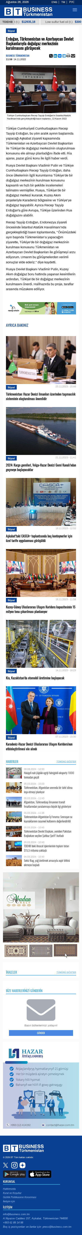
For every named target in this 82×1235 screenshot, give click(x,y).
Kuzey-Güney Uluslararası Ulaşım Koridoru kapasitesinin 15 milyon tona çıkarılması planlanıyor (40, 609)
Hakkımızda (9, 1189)
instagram (14, 1165)
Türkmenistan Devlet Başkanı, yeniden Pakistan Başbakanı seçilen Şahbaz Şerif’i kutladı (47, 833)
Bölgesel (11, 30)
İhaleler (11, 972)
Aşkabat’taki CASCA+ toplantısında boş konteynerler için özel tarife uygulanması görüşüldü (39, 538)
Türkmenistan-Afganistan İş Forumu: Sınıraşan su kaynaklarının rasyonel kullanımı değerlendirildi (48, 819)
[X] (51, 56)
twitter (6, 1165)
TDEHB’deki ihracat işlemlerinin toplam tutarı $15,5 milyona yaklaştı (46, 848)
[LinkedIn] (55, 56)
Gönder (41, 1033)
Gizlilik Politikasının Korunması (19, 1197)
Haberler (12, 761)
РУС (71, 2)
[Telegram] (64, 56)
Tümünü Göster (66, 761)
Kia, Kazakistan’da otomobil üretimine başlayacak (35, 678)
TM (63, 2)
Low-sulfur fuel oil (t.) (39, 21)
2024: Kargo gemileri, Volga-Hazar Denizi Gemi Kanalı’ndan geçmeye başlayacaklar (41, 467)
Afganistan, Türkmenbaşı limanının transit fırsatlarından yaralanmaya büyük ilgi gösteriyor (47, 804)
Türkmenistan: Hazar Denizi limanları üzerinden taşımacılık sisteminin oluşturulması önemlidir (40, 396)
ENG (54, 2)
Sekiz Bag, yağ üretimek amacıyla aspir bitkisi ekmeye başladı (47, 862)
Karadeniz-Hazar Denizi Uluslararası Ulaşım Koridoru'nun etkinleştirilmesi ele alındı (39, 746)
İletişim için (9, 1201)
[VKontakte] (60, 56)
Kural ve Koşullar (12, 1193)
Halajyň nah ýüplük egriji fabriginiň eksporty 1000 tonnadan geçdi (49, 775)
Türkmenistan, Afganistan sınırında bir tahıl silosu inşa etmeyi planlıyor (48, 789)
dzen (22, 1165)
